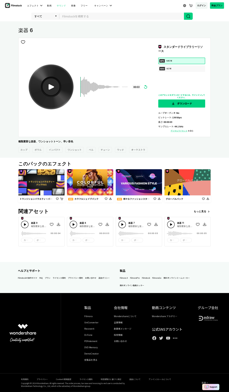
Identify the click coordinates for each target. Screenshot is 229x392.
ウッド (120, 149)
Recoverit (89, 328)
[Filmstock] (13, 5)
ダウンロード (184, 103)
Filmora (88, 316)
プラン (47, 277)
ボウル (38, 149)
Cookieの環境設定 (63, 379)
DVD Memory (91, 347)
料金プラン (217, 5)
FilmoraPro (135, 277)
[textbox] (122, 16)
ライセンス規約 (59, 277)
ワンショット (75, 149)
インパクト (54, 149)
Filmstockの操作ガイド (27, 277)
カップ (23, 149)
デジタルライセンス (179, 130)
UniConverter (91, 322)
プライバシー (42, 379)
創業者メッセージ (122, 328)
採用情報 (118, 334)
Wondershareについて (125, 316)
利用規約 (25, 379)
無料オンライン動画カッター (132, 285)
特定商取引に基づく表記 (111, 379)
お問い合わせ (90, 277)
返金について (135, 379)
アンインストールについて (160, 379)
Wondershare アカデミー (164, 316)
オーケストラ (138, 149)
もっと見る (200, 211)
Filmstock (146, 277)
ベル (91, 149)
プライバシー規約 (75, 277)
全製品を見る (90, 359)
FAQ (41, 277)
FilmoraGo (156, 277)
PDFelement (90, 341)
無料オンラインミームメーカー (177, 277)
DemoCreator (91, 353)
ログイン (201, 5)
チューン (105, 149)
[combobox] (121, 16)
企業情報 (118, 322)
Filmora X (124, 277)
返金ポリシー (104, 277)
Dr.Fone (88, 334)
